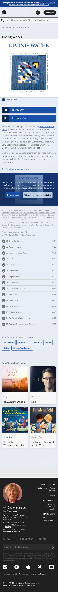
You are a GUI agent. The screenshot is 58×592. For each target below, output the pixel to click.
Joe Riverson (7, 220)
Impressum (7, 574)
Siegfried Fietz (24, 215)
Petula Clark (44, 212)
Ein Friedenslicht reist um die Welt (42, 443)
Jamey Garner (36, 215)
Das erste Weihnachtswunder (13, 443)
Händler (52, 509)
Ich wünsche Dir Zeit (14, 401)
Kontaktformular (14, 531)
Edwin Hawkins (48, 215)
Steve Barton (39, 210)
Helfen (6, 348)
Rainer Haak (44, 225)
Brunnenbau (9, 342)
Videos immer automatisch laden (37, 195)
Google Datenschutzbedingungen (38, 188)
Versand (52, 490)
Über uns (51, 504)
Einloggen (50, 12)
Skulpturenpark (49, 518)
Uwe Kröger (6, 217)
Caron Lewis (26, 217)
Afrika (48, 342)
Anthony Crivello (31, 225)
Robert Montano (38, 217)
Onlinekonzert (49, 520)
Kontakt (52, 495)
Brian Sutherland (19, 220)
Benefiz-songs (23, 342)
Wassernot (38, 342)
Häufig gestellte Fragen (46, 488)
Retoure (52, 493)
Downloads (51, 506)
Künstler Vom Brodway (22, 348)
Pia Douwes (13, 215)
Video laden (14, 195)
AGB (15, 574)
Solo (33, 401)
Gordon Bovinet (16, 212)
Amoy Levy (16, 217)
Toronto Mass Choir (30, 212)
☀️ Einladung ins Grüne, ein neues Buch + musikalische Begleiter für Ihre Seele (32, 3)
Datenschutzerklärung (9, 560)
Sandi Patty (49, 217)
